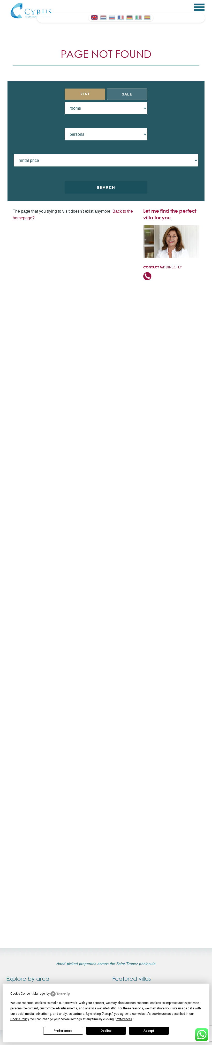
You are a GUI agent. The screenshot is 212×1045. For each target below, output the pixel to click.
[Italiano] (138, 17)
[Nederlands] (103, 17)
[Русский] (112, 17)
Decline (106, 1031)
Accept (148, 1031)
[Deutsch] (129, 17)
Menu (199, 7)
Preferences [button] (124, 1019)
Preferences (63, 1031)
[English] (94, 17)
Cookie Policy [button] (19, 1019)
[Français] (120, 17)
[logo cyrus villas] (31, 10)
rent (84, 94)
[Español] (147, 17)
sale (127, 94)
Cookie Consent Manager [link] (28, 993)
